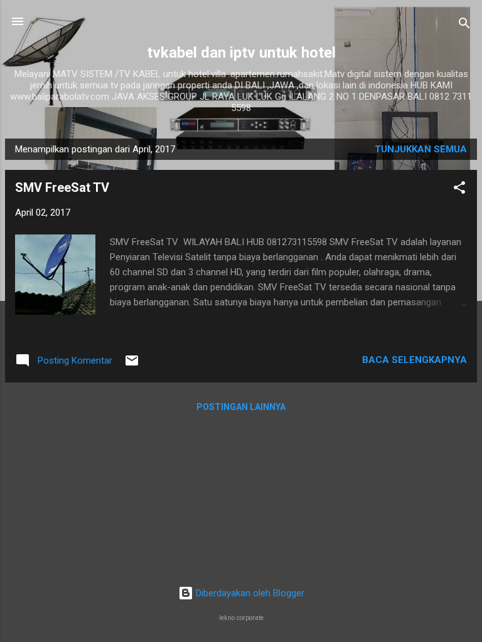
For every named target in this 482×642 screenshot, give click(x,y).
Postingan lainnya (241, 407)
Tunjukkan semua (421, 149)
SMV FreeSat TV (62, 187)
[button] (459, 189)
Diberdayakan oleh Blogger (248, 593)
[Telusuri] (464, 25)
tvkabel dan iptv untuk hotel (241, 52)
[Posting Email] (131, 365)
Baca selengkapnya (414, 360)
